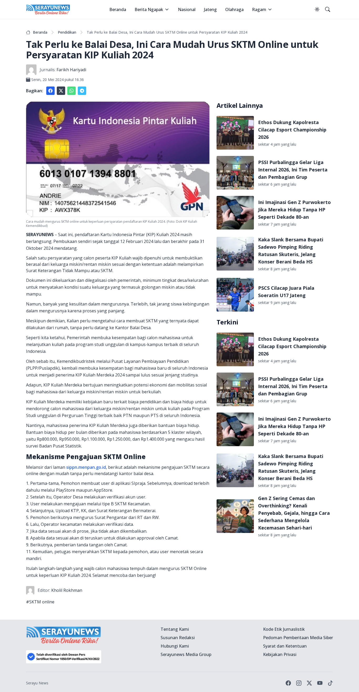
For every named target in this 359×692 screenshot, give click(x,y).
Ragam (259, 9)
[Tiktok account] (330, 683)
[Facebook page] (288, 683)
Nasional (187, 9)
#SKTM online (40, 602)
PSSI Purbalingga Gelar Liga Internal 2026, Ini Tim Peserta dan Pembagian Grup (292, 169)
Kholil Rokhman (66, 590)
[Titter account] (309, 683)
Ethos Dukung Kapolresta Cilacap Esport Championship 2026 (292, 129)
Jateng (210, 9)
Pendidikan (67, 32)
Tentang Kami (175, 629)
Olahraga (234, 9)
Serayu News (37, 682)
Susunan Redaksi (178, 637)
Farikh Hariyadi (71, 70)
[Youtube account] (319, 683)
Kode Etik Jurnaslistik (284, 629)
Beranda (117, 9)
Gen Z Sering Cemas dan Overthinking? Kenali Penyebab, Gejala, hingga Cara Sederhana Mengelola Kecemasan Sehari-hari (294, 513)
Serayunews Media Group (186, 654)
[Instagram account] (298, 683)
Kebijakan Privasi (279, 654)
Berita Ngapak (149, 9)
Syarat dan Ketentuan (285, 646)
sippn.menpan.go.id (86, 467)
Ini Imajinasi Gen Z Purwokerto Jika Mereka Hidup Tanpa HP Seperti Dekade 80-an (294, 209)
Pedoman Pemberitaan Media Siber (298, 637)
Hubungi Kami (175, 646)
